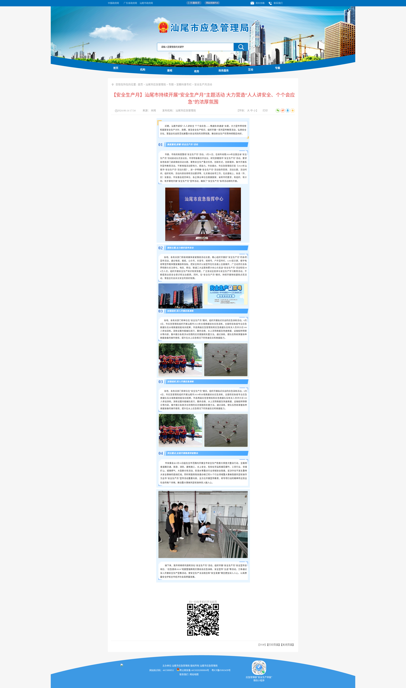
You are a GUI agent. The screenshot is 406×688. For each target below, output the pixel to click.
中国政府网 (113, 3)
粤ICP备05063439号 (221, 670)
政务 (196, 71)
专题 (277, 68)
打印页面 (273, 644)
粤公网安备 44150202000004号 (194, 670)
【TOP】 (262, 644)
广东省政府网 (130, 3)
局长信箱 (260, 3)
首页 (115, 68)
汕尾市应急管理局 (156, 84)
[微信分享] (278, 110)
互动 (250, 69)
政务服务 (224, 70)
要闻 (169, 70)
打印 (265, 110)
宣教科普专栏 (184, 84)
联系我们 (278, 3)
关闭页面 (287, 644)
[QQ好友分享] (287, 110)
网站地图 (194, 674)
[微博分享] (283, 110)
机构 (142, 69)
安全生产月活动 (203, 84)
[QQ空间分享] (292, 110)
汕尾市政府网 (146, 3)
